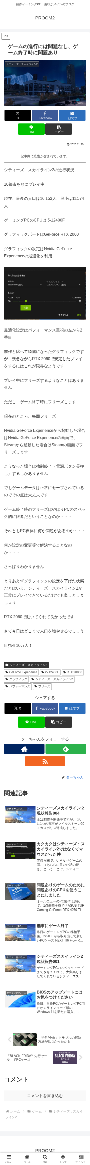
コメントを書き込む (45, 1096)
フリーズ (44, 686)
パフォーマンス (19, 686)
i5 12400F (52, 672)
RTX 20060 (74, 672)
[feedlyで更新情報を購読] (66, 749)
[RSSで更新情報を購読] (45, 761)
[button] (58, 129)
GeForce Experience (23, 672)
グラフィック (18, 679)
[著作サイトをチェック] (24, 749)
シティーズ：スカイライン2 (28, 665)
